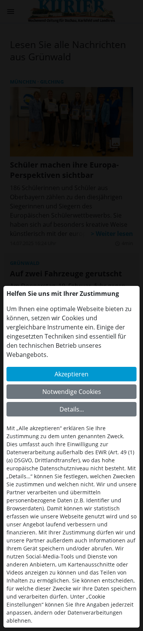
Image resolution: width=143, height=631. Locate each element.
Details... (71, 409)
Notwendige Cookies (71, 391)
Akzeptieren (71, 374)
